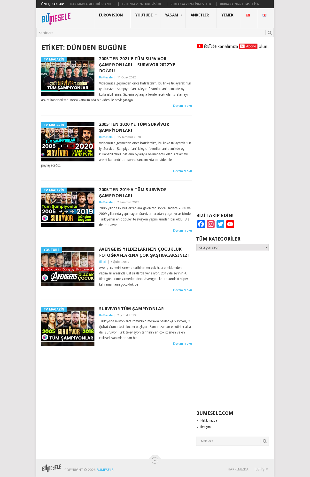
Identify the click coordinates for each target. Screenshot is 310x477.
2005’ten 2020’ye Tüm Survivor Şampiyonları (134, 127)
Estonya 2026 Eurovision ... (143, 4)
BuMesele (106, 77)
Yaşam (171, 15)
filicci (102, 262)
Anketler (200, 15)
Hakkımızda (208, 420)
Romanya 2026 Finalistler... (191, 4)
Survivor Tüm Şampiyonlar (131, 308)
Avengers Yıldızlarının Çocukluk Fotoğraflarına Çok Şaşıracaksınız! (144, 252)
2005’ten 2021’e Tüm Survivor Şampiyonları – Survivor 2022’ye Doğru (137, 64)
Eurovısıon (111, 15)
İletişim (205, 427)
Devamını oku (182, 105)
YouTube (144, 15)
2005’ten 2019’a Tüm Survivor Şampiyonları (133, 192)
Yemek (227, 15)
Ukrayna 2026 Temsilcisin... (241, 4)
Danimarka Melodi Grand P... (92, 4)
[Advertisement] (232, 133)
